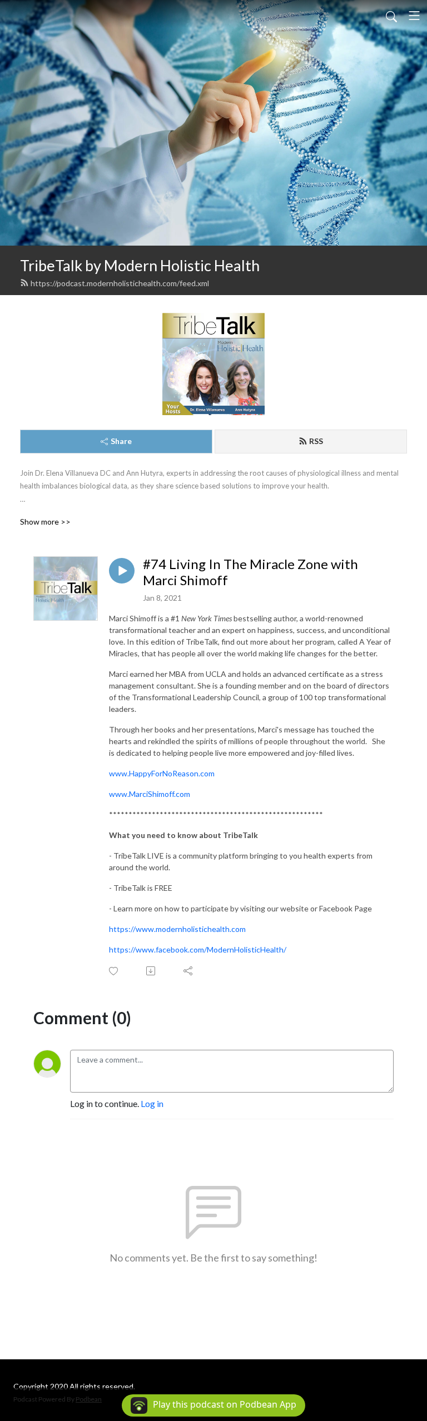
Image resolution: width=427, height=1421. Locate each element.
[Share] (188, 970)
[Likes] (114, 971)
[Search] (391, 15)
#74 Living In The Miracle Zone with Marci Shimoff (250, 572)
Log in (152, 1103)
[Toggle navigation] (414, 15)
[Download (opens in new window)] (151, 970)
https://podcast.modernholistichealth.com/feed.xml (120, 283)
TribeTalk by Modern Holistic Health (140, 265)
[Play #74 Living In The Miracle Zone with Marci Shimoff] (122, 571)
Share (121, 441)
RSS (316, 441)
